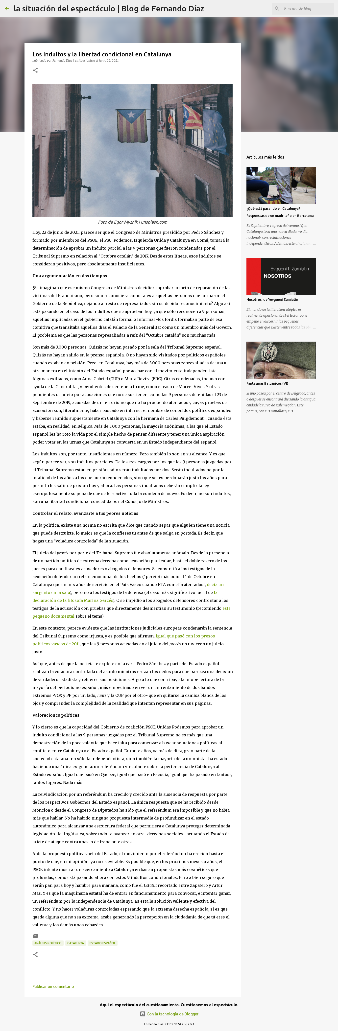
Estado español (103, 943)
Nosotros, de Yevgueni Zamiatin (272, 300)
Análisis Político (48, 943)
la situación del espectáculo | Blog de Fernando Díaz (109, 8)
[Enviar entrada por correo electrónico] (35, 937)
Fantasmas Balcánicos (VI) (267, 383)
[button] (35, 70)
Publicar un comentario (53, 986)
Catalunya (75, 943)
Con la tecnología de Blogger (172, 1014)
